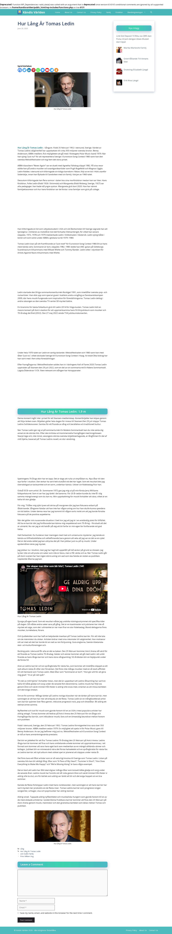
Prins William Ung (27, 856)
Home (57, 12)
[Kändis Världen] (20, 12)
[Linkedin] (29, 70)
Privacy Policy (95, 12)
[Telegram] (52, 70)
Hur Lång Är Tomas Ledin (30, 147)
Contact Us (81, 12)
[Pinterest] (33, 70)
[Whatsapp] (38, 70)
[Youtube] (47, 70)
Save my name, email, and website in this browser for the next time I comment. (56, 913)
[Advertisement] (63, 47)
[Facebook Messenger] (43, 70)
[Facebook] (20, 70)
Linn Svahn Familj (26, 854)
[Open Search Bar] (151, 12)
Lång (22, 849)
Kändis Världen (34, 12)
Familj (108, 12)
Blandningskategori (135, 12)
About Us (68, 12)
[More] (56, 70)
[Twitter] (24, 70)
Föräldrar (119, 12)
